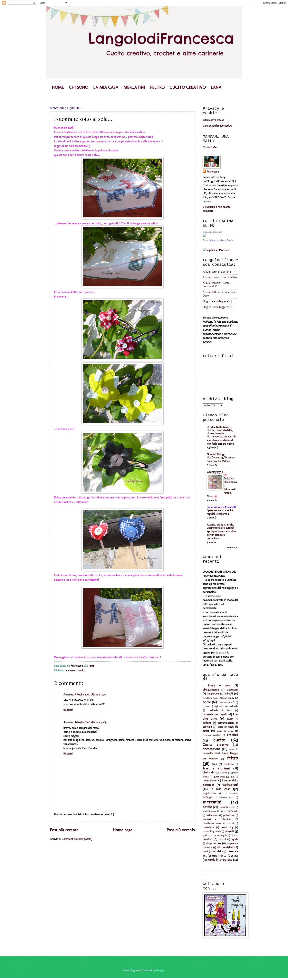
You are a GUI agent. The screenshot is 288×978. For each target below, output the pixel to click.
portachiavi (208, 827)
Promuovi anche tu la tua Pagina (218, 240)
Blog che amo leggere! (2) (218, 307)
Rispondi (68, 710)
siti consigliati (225, 847)
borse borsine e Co (226, 702)
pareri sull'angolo (229, 811)
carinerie (233, 706)
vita (236, 855)
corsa (220, 726)
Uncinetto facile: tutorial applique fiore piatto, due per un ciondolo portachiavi (221, 533)
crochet (232, 735)
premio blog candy (212, 831)
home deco (209, 780)
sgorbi (235, 839)
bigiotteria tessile (211, 698)
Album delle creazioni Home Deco (219, 293)
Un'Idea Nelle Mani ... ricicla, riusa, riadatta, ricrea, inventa (220, 430)
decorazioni (211, 749)
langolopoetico (209, 793)
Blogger (160, 970)
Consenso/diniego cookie (217, 125)
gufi (233, 776)
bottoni (206, 706)
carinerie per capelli (215, 714)
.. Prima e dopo (216, 685)
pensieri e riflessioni (217, 818)
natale (207, 807)
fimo (214, 764)
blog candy (228, 697)
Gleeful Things (216, 454)
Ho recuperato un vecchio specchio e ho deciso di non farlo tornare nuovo (221, 440)
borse (207, 702)
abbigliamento (211, 689)
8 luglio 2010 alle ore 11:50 (90, 694)
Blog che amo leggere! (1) (217, 301)
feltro (232, 758)
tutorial (217, 851)
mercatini (212, 802)
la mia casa (220, 789)
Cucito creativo (216, 744)
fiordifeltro (229, 764)
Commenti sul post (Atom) (77, 839)
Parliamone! (212, 815)
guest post (219, 776)
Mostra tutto (232, 547)
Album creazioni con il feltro (220, 277)
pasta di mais (229, 815)
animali (228, 693)
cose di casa (225, 730)
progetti (229, 831)
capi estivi (219, 706)
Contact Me (209, 147)
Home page (122, 829)
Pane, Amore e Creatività (221, 507)
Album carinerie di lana (217, 271)
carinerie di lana (220, 710)
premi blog (227, 827)
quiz (225, 835)
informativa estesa (213, 120)
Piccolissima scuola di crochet (218, 823)
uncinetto (219, 855)
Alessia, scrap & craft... (221, 524)
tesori (205, 851)
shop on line (213, 843)
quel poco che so (211, 835)
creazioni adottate (212, 735)
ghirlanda (208, 772)
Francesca (213, 171)
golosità (223, 772)
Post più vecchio (181, 829)
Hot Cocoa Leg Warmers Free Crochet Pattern (221, 459)
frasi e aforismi (216, 768)
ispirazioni (230, 784)
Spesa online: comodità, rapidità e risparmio (220, 512)
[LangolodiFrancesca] (204, 236)
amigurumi (213, 693)
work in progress (219, 859)
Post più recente (64, 829)
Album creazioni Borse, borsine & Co (216, 284)
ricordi (222, 839)
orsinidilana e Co (227, 807)
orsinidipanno (209, 811)
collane (207, 722)
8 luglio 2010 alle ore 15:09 (91, 722)
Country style (215, 471)
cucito (81, 670)
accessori (70, 670)
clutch (230, 718)
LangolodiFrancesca (212, 232)
